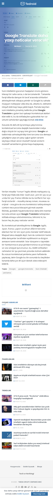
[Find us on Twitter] (32, 487)
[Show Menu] (3, 3)
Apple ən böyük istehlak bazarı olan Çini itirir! (32, 376)
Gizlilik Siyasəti (28, 466)
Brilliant (17, 46)
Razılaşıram (39, 494)
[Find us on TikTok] (29, 487)
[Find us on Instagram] (19, 487)
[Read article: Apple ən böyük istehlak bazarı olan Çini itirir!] (7, 377)
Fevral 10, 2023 (31, 46)
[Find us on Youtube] (25, 487)
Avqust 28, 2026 (20, 316)
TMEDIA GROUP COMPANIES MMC (30, 482)
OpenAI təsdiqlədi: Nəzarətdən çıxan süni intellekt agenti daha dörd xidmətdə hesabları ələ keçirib (32, 422)
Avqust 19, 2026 (20, 402)
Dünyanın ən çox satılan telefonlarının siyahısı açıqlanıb (31, 335)
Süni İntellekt (41, 269)
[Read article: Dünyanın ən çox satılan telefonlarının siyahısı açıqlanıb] (7, 337)
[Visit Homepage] (28, 3)
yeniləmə (7, 273)
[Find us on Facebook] (16, 487)
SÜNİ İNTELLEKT (27, 76)
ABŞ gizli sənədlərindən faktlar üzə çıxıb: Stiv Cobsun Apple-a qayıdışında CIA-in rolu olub (32, 409)
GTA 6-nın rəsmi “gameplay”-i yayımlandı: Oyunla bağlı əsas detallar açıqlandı (31, 310)
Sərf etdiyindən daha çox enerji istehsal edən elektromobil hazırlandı (31, 444)
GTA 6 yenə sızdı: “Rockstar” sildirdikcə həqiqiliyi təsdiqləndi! (31, 397)
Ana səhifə (6, 76)
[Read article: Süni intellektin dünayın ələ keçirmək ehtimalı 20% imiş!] (7, 367)
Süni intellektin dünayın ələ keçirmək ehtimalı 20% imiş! (30, 365)
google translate (25, 269)
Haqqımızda (15, 466)
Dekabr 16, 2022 (20, 438)
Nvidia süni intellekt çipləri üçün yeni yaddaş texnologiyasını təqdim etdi (30, 346)
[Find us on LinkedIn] (35, 487)
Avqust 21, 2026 (20, 415)
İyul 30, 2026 (19, 428)
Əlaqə (39, 466)
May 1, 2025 (18, 370)
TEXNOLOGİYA (16, 76)
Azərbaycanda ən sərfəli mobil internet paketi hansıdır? (31, 434)
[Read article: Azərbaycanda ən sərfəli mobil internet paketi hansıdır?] (7, 435)
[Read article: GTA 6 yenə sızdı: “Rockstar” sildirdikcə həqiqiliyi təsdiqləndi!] (7, 398)
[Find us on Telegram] (22, 487)
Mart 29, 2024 (20, 381)
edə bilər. (39, 119)
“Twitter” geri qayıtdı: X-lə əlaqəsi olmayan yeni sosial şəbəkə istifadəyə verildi (31, 324)
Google (12, 269)
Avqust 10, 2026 (20, 449)
